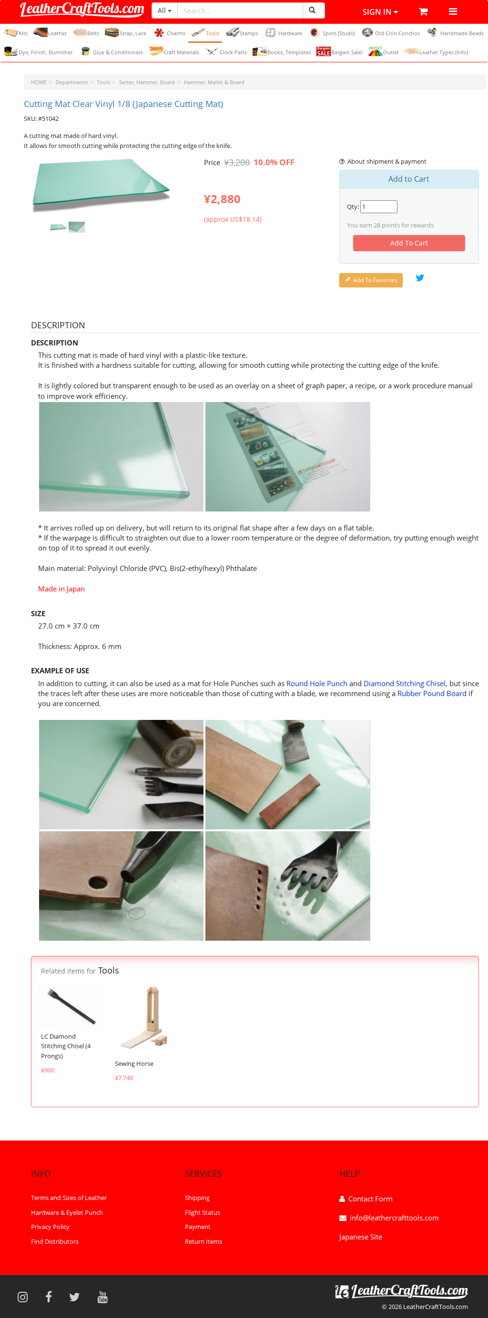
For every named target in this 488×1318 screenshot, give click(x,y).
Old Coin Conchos (397, 33)
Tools (212, 33)
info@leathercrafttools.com (394, 1217)
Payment (198, 1226)
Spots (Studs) (339, 33)
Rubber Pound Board (432, 693)
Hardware (290, 33)
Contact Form (370, 1198)
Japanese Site (360, 1236)
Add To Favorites (375, 280)
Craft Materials (181, 52)
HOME (39, 82)
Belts (93, 33)
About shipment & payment (387, 161)
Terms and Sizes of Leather (69, 1197)
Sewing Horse (134, 1063)
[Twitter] (77, 1296)
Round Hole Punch (316, 683)
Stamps (249, 33)
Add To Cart (409, 242)
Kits (23, 33)
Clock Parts (233, 52)
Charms (176, 33)
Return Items (203, 1241)
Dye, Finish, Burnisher (45, 52)
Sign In (378, 12)
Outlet (391, 52)
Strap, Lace (133, 33)
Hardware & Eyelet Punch (67, 1212)
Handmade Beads (462, 33)
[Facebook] (51, 1296)
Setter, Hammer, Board (147, 82)
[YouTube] (106, 1296)
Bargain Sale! (347, 52)
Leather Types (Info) (443, 52)
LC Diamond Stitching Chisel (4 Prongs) (66, 1046)
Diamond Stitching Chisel (405, 683)
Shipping (197, 1197)
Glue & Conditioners (118, 52)
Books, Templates (289, 52)
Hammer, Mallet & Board (214, 82)
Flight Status (202, 1212)
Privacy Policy (50, 1226)
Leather (57, 33)
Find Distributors (55, 1241)
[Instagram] (26, 1296)
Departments (72, 82)
